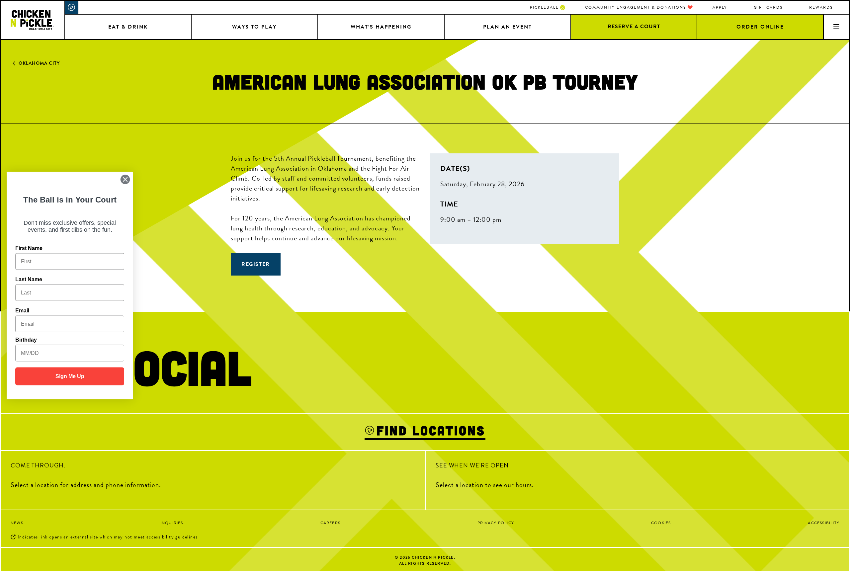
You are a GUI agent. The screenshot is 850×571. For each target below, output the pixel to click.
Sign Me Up (69, 376)
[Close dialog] (125, 180)
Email (22, 310)
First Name (28, 248)
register (255, 264)
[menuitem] (547, 7)
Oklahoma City (39, 63)
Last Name (28, 279)
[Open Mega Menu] (836, 26)
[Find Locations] (71, 7)
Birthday (26, 340)
